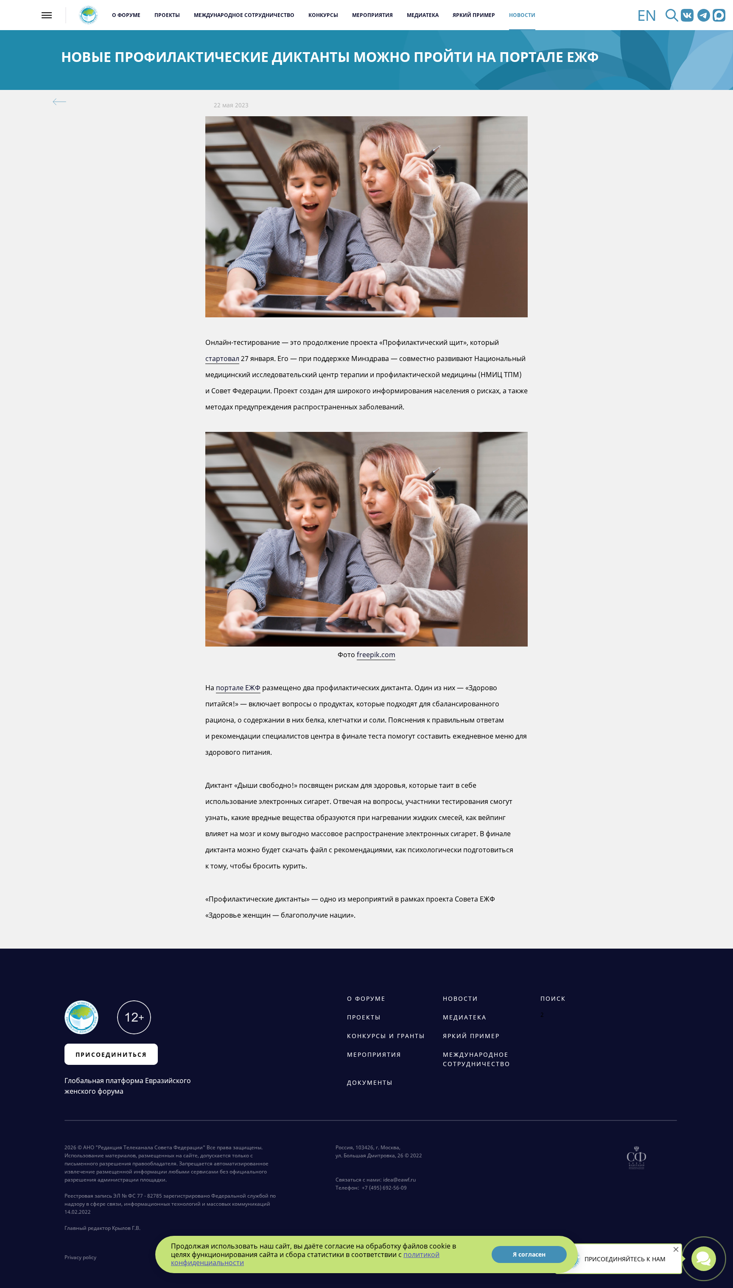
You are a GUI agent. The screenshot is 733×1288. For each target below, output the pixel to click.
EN (647, 15)
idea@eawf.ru (399, 1179)
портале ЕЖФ (238, 687)
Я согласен (529, 1254)
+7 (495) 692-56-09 (383, 1187)
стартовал (222, 358)
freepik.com (376, 654)
